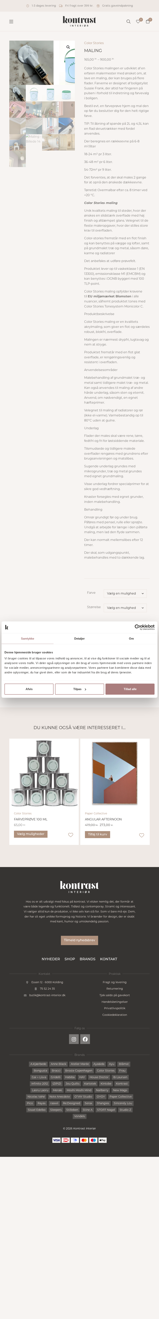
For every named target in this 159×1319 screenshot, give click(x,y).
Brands (87, 959)
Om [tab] (131, 638)
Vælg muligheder (30, 834)
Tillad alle (130, 689)
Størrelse (94, 607)
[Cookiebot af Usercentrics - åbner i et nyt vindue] (138, 627)
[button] (68, 47)
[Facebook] (85, 1039)
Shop (70, 959)
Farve (91, 593)
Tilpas (77, 689)
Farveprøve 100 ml (30, 819)
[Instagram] (74, 1039)
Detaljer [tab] (79, 638)
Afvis (29, 689)
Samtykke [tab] (27, 638)
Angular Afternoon (103, 819)
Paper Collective (96, 813)
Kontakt (108, 959)
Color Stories (94, 43)
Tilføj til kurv (97, 834)
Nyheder (51, 959)
